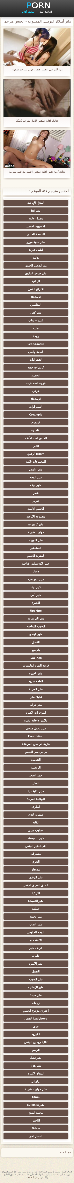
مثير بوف (35, 485)
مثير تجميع (36, 916)
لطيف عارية (36, 249)
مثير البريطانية (35, 618)
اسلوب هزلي (36, 830)
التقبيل (36, 971)
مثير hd (35, 210)
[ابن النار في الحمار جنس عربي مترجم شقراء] (37, 47)
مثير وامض (35, 469)
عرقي (35, 391)
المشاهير (36, 547)
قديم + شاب (35, 320)
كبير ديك (36, 587)
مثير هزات (36, 704)
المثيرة (36, 602)
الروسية (36, 767)
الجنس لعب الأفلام (36, 438)
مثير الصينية (36, 979)
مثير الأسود (36, 963)
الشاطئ (36, 759)
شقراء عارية (35, 218)
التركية (36, 893)
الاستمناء (36, 296)
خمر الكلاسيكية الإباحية (36, 563)
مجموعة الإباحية (35, 516)
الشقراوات (35, 359)
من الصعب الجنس (36, 265)
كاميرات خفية (36, 367)
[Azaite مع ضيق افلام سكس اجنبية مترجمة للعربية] (37, 149)
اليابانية (36, 281)
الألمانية (35, 430)
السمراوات (35, 406)
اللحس (36, 1120)
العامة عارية (36, 681)
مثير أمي (35, 595)
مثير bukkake (36, 1104)
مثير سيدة (36, 995)
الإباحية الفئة (45, 11)
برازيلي (35, 1081)
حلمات (36, 955)
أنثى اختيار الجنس (35, 846)
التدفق (36, 642)
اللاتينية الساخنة (36, 626)
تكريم (35, 500)
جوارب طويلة (36, 532)
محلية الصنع (36, 1112)
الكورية (35, 1034)
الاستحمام (36, 940)
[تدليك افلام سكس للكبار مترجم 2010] (37, 98)
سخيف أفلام (28, 11)
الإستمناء (36, 398)
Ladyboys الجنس (35, 1018)
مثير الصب (35, 924)
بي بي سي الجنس (36, 751)
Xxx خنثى (36, 657)
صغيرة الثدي (35, 814)
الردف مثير (36, 948)
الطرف (35, 806)
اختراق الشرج (36, 289)
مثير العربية (36, 689)
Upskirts (36, 610)
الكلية (35, 822)
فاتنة (36, 328)
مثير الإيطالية (36, 987)
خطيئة (35, 908)
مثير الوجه (36, 477)
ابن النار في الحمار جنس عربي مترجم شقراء (37, 69)
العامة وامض (36, 351)
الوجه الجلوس (35, 932)
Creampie (35, 414)
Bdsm (36, 1128)
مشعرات (35, 853)
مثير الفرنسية (36, 579)
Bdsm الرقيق (35, 453)
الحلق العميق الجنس (35, 885)
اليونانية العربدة (36, 799)
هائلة (36, 257)
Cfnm (35, 1097)
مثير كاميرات (36, 524)
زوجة (36, 336)
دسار (36, 571)
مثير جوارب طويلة (36, 1089)
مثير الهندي (35, 634)
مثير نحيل (36, 1057)
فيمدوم (35, 422)
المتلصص (35, 304)
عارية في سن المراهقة (36, 744)
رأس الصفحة (32, 1177)
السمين (35, 375)
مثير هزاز (35, 1065)
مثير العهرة (35, 673)
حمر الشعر (35, 775)
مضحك (36, 869)
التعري (36, 861)
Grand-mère (36, 344)
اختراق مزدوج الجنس (36, 1010)
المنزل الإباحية (35, 202)
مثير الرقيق (36, 877)
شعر (36, 493)
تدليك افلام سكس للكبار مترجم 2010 (37, 120)
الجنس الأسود (36, 508)
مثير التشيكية (36, 900)
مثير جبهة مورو (36, 242)
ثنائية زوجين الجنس (35, 1042)
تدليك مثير (36, 697)
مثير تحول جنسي (36, 728)
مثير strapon (36, 838)
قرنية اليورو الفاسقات (36, 665)
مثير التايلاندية (36, 791)
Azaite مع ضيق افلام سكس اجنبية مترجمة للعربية (37, 171)
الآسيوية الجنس (36, 226)
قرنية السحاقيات (36, 383)
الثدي (36, 446)
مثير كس (35, 312)
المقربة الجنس (36, 555)
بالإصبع (36, 649)
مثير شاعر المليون (36, 273)
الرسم (36, 1050)
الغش (35, 783)
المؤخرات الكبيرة (35, 712)
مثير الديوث (36, 540)
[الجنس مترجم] (37, 5)
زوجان (36, 1002)
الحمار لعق (35, 1136)
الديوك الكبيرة (36, 1073)
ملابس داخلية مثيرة (35, 720)
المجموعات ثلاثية (36, 461)
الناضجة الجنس (36, 234)
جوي (36, 1026)
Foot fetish (36, 736)
